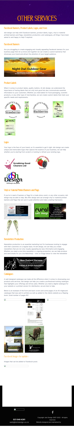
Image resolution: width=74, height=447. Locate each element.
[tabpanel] (37, 211)
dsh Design (65, 422)
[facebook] (52, 412)
